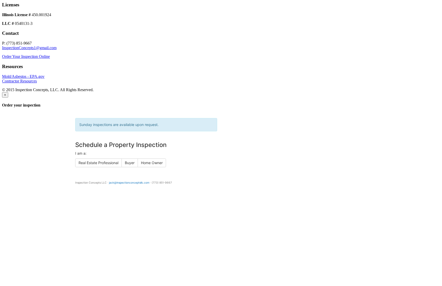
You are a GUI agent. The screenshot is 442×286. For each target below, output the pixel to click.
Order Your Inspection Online (26, 56)
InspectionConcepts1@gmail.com (29, 48)
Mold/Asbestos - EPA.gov (23, 76)
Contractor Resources (19, 81)
